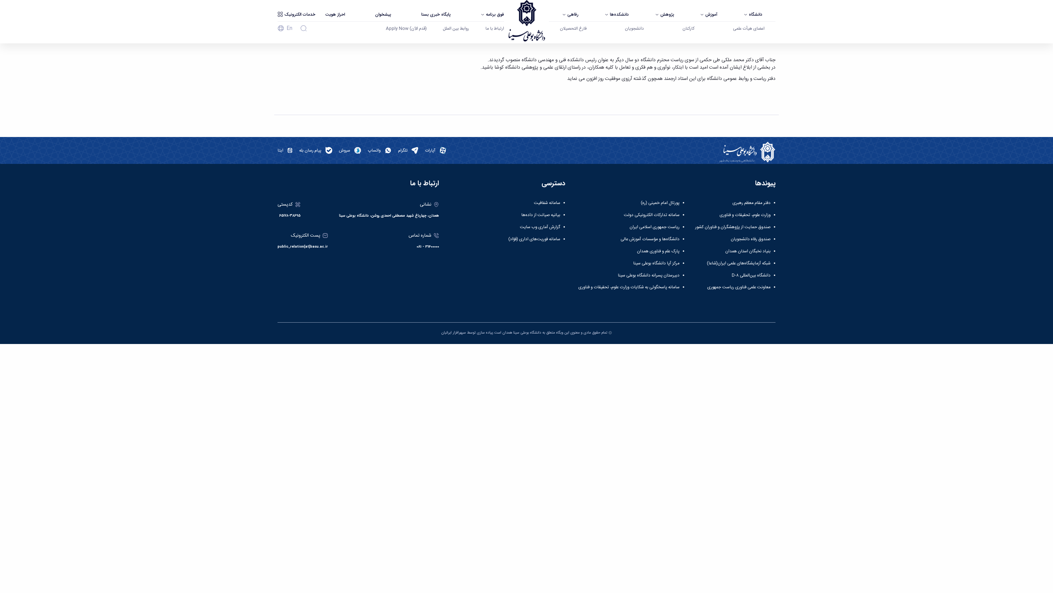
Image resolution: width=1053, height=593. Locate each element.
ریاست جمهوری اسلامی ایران (655, 227)
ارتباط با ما (494, 28)
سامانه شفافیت (547, 203)
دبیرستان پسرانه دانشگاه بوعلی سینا (649, 275)
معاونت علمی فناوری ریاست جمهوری (739, 287)
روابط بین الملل (456, 28)
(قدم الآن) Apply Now (406, 28)
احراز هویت (335, 14)
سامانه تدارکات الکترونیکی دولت (652, 215)
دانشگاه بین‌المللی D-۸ (751, 275)
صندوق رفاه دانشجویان (751, 239)
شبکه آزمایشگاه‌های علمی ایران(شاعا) (739, 263)
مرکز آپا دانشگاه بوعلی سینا (656, 263)
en (289, 28)
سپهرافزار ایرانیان (453, 333)
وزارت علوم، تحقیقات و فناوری (745, 215)
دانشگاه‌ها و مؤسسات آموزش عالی (650, 239)
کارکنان (689, 28)
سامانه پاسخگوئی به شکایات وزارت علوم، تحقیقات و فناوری (629, 287)
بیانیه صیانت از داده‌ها (540, 215)
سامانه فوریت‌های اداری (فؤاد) (534, 239)
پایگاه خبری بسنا (436, 14)
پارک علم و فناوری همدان (658, 251)
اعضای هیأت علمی (749, 28)
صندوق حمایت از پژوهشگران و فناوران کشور (733, 227)
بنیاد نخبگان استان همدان (748, 251)
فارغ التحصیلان (573, 28)
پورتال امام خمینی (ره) (660, 203)
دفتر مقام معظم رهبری (751, 203)
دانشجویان (634, 28)
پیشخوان (383, 14)
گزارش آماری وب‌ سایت (540, 227)
